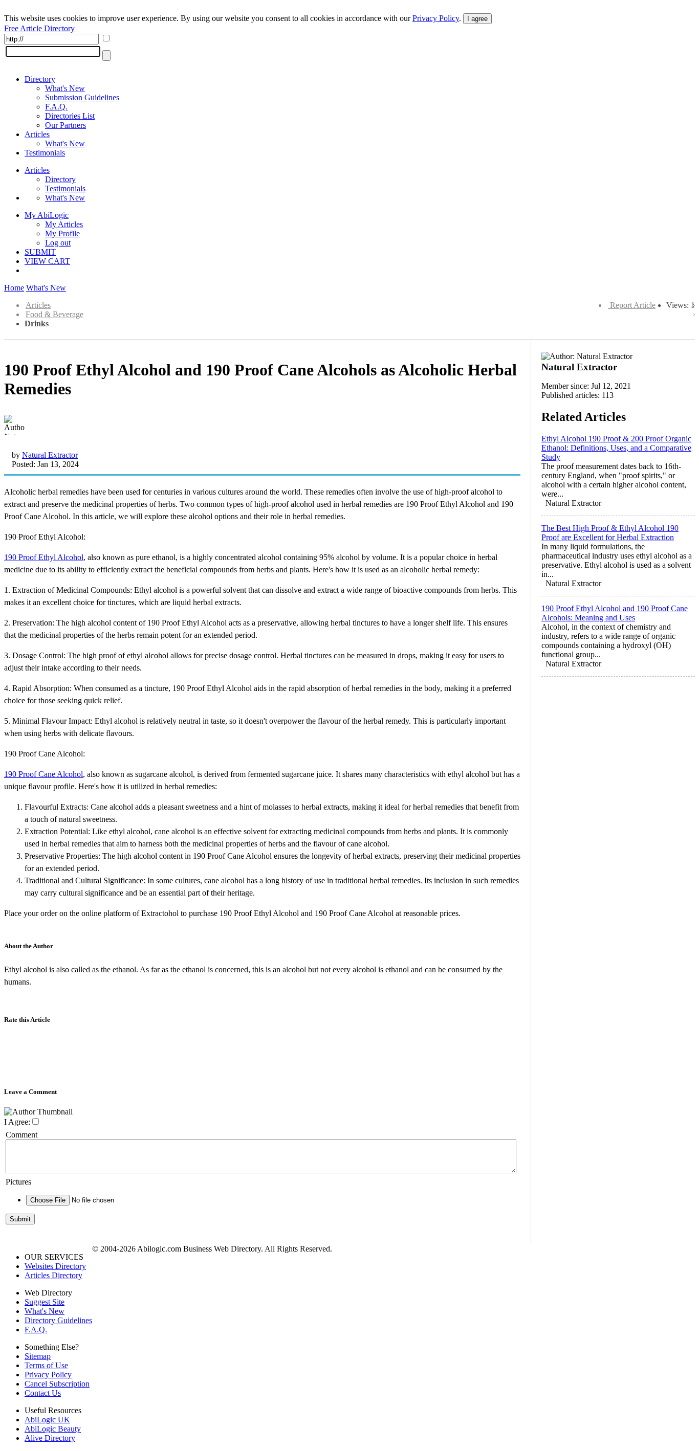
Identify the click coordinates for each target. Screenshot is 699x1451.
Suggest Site (44, 1302)
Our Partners (65, 125)
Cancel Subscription (57, 1383)
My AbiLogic (47, 215)
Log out (58, 242)
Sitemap (38, 1356)
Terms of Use (46, 1365)
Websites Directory (55, 1266)
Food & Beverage (54, 314)
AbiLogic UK (47, 1419)
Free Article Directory (39, 28)
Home (14, 287)
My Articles (64, 224)
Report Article (633, 305)
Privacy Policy (435, 18)
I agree (477, 19)
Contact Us (43, 1393)
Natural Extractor (50, 455)
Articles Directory (53, 1275)
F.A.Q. (56, 106)
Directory (40, 79)
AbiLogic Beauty (53, 1428)
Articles (37, 134)
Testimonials (45, 152)
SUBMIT (40, 252)
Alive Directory (50, 1438)
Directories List (70, 115)
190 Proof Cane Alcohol (43, 774)
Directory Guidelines (58, 1320)
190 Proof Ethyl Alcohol (43, 557)
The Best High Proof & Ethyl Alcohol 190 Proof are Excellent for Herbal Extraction (610, 533)
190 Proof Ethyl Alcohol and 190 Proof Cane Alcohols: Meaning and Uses (614, 613)
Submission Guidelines (82, 97)
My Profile (62, 233)
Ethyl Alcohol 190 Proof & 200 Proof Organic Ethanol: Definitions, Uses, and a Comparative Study (616, 447)
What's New (65, 88)
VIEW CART (47, 261)
